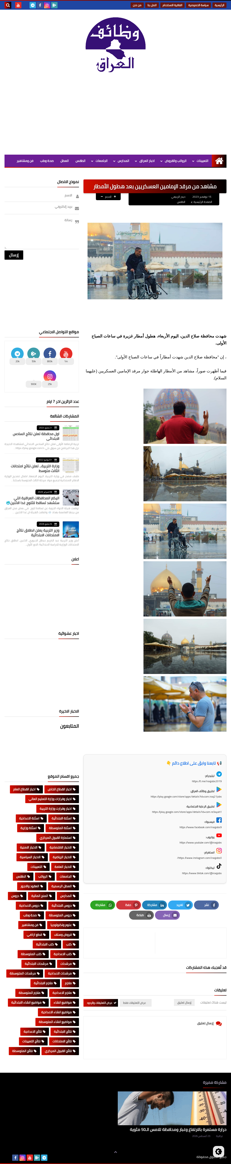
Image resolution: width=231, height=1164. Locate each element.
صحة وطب (47, 161)
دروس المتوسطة (60, 915)
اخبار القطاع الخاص (60, 789)
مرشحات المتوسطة (23, 973)
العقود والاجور (30, 886)
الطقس (80, 161)
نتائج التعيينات (31, 1041)
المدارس (123, 161)
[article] (121, 943)
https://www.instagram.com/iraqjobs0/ (199, 857)
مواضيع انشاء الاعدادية (56, 1012)
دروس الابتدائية (62, 905)
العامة (81, 173)
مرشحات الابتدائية (36, 964)
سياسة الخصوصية (198, 5)
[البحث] (8, 5)
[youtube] (18, 5)
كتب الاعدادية (63, 954)
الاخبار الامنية (28, 847)
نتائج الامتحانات (62, 1041)
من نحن (137, 5)
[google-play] (54, 5)
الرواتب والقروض (176, 161)
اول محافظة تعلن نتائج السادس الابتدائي (36, 436)
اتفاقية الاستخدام (172, 5)
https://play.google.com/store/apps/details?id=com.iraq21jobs (186, 796)
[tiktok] (25, 5)
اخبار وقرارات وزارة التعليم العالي (50, 799)
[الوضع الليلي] (218, 1151)
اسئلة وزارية (29, 828)
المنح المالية (39, 896)
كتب (69, 944)
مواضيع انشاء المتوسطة (55, 1022)
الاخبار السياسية (30, 857)
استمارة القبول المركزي (56, 838)
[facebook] (40, 5)
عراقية (219, 1136)
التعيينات (202, 161)
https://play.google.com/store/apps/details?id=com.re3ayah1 (187, 811)
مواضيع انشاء (63, 1002)
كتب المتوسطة (31, 954)
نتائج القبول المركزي (58, 1051)
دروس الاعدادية (29, 905)
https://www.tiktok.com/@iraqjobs (202, 873)
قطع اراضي (34, 934)
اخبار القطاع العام (24, 789)
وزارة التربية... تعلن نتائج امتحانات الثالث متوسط (35, 468)
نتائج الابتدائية (63, 1031)
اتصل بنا (152, 5)
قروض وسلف (63, 934)
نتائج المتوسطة (22, 1051)
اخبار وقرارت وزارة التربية (56, 808)
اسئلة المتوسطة (60, 828)
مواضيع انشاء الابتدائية (26, 1002)
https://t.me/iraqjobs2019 (207, 781)
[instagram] (47, 5)
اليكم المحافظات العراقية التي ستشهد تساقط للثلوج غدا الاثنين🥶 (32, 500)
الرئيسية (219, 5)
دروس (15, 896)
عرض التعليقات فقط (134, 1002)
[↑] (115, 1152)
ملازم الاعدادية (62, 993)
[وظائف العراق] (115, 47)
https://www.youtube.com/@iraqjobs (201, 842)
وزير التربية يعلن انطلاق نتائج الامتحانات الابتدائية (38, 532)
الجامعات (102, 161)
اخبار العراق (147, 161)
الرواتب (43, 876)
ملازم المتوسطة (29, 993)
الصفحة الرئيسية (203, 201)
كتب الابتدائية (45, 944)
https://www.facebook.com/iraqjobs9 (201, 827)
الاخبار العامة (63, 867)
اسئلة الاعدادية (29, 818)
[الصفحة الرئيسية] (219, 161)
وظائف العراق (182, 1157)
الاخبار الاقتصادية (61, 847)
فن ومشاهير (25, 161)
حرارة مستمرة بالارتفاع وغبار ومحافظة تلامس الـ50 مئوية (178, 1129)
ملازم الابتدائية (43, 983)
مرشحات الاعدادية (60, 973)
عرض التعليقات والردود (99, 1002)
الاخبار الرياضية (62, 857)
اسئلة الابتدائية (62, 818)
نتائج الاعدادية (33, 1031)
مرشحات (66, 964)
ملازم (68, 983)
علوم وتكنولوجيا (61, 925)
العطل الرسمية (61, 886)
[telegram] (33, 5)
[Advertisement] (115, 116)
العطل (64, 161)
